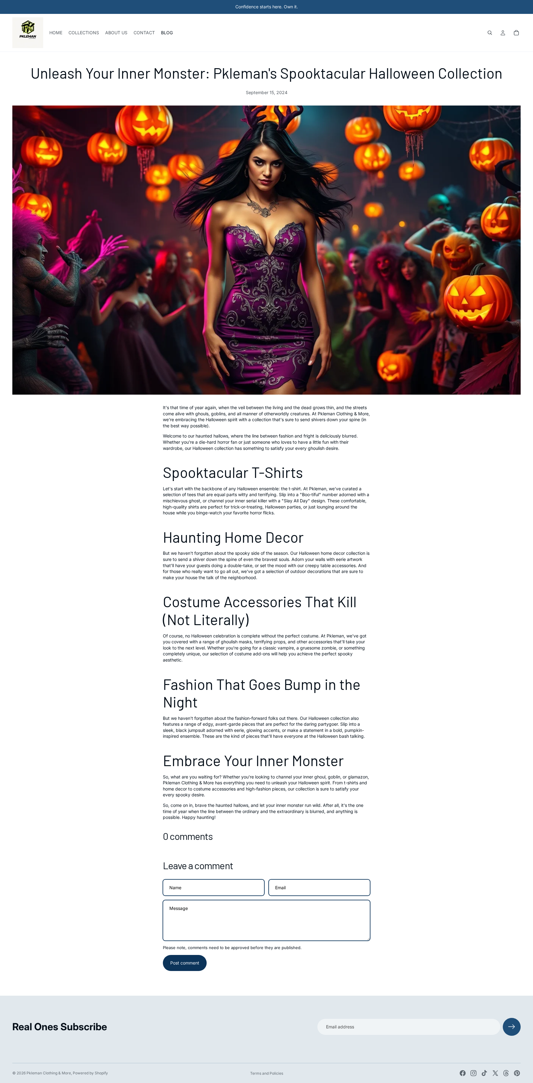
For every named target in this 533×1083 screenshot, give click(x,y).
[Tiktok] (484, 1073)
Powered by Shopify (90, 1073)
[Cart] (516, 32)
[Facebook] (462, 1073)
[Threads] (506, 1073)
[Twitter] (495, 1073)
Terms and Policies (266, 1073)
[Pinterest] (517, 1073)
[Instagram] (473, 1073)
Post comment (184, 962)
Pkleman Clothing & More (49, 1073)
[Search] (490, 32)
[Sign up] (512, 1027)
